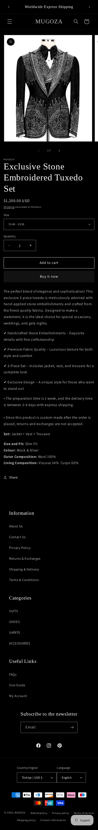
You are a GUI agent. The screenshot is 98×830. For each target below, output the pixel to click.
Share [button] (13, 477)
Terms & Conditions (24, 580)
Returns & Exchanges (25, 558)
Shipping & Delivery (24, 569)
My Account (18, 696)
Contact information (53, 820)
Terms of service (84, 813)
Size (6, 215)
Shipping (9, 206)
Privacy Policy (20, 547)
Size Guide (17, 685)
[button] (9, 21)
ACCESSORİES (19, 643)
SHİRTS (14, 632)
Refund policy (39, 813)
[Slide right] (59, 151)
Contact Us (17, 537)
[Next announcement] (89, 7)
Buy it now (49, 276)
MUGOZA (20, 812)
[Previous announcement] (9, 7)
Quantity (9, 236)
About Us (16, 526)
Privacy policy (60, 813)
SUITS (13, 611)
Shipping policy (26, 820)
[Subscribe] (72, 727)
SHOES (14, 622)
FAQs (13, 674)
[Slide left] (39, 151)
